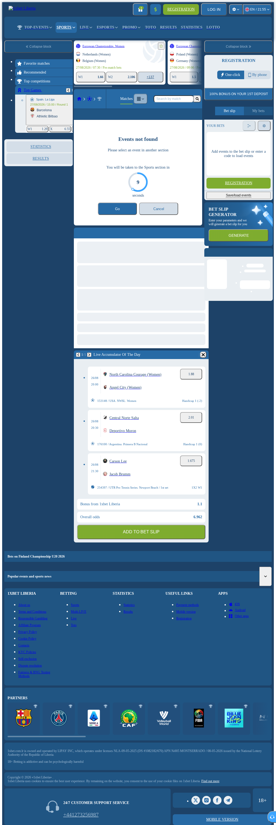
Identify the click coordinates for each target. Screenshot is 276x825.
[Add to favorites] (161, 46)
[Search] (197, 98)
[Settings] (236, 9)
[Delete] (203, 363)
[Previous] (68, 90)
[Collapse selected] (61, 166)
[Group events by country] (68, 166)
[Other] (140, 99)
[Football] (89, 98)
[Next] (89, 363)
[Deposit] (155, 9)
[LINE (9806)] (79, 98)
